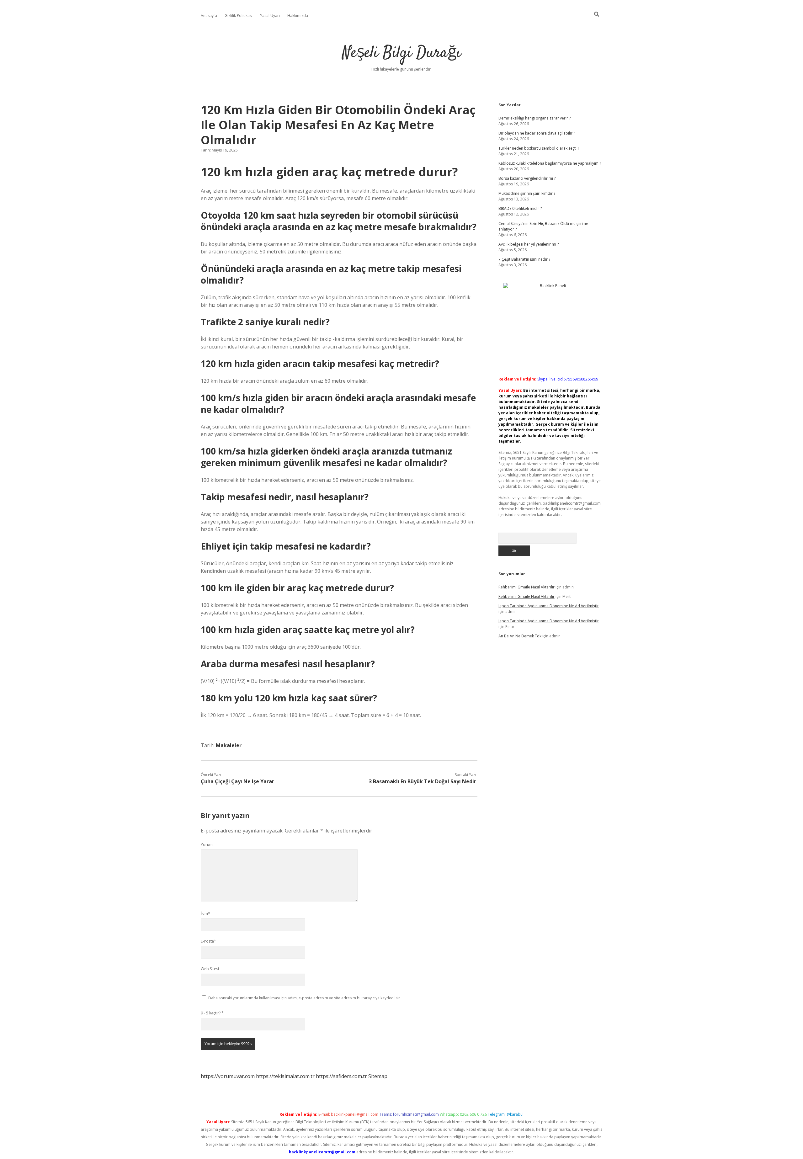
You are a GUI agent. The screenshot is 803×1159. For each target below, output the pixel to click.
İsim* (205, 913)
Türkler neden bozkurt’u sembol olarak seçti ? (538, 148)
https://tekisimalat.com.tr (285, 1076)
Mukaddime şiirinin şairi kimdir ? (526, 193)
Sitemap (377, 1076)
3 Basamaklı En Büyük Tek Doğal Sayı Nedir (422, 781)
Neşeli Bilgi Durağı (401, 53)
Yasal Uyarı (270, 15)
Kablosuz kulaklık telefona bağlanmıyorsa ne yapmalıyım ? (549, 163)
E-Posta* (208, 941)
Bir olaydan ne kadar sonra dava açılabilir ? (536, 133)
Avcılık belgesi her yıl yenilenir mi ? (528, 244)
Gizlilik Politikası (239, 15)
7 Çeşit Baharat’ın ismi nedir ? (524, 259)
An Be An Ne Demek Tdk (519, 636)
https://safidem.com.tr (341, 1076)
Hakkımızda (297, 15)
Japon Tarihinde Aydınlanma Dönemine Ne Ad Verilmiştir (548, 606)
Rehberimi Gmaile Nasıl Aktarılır (526, 587)
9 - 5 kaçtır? (212, 1013)
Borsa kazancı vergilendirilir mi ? (527, 178)
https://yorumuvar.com (228, 1076)
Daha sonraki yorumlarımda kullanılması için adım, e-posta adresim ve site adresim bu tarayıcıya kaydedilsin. (305, 998)
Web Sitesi (210, 968)
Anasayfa (209, 15)
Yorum (207, 844)
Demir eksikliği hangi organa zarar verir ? (534, 118)
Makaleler (229, 745)
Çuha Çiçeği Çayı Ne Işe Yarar (237, 781)
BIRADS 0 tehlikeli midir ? (520, 208)
